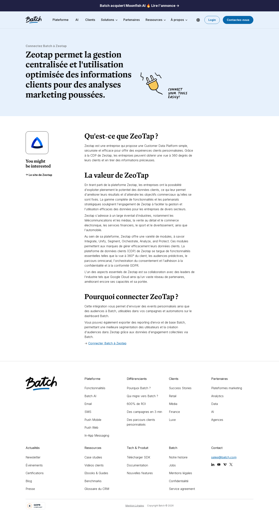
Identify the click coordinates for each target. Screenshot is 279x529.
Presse (30, 489)
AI (212, 412)
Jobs (172, 465)
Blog (29, 481)
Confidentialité (178, 481)
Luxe (172, 420)
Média (173, 404)
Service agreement (182, 489)
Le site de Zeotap (40, 174)
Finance (174, 412)
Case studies (93, 457)
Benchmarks (93, 481)
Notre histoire (178, 457)
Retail (172, 396)
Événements (34, 465)
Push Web (91, 427)
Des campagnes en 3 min (144, 412)
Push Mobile (92, 420)
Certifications (35, 473)
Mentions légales (180, 473)
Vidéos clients (94, 465)
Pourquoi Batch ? (139, 388)
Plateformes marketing (226, 388)
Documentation (137, 465)
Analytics (217, 396)
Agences (217, 420)
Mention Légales (134, 505)
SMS (87, 412)
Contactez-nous (238, 19)
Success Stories (180, 388)
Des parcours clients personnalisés (141, 422)
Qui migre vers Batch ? (142, 396)
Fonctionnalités (94, 388)
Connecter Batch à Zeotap (107, 343)
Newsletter (33, 457)
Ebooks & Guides (96, 473)
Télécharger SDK (138, 457)
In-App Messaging (96, 435)
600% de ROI (136, 404)
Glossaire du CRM (96, 489)
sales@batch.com (223, 457)
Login (212, 19)
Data (214, 404)
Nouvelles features (140, 473)
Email (88, 404)
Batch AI (90, 396)
